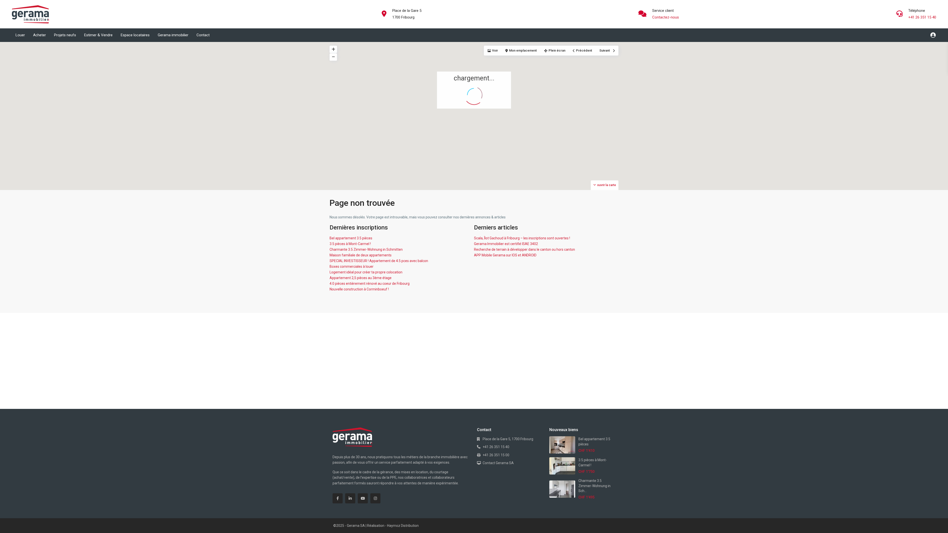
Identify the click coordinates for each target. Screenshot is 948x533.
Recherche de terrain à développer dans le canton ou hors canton (524, 249)
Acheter (39, 35)
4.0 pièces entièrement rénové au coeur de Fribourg (370, 284)
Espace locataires (135, 35)
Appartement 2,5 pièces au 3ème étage (361, 278)
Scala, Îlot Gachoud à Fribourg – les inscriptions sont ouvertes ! (522, 238)
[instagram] (375, 498)
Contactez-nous (665, 17)
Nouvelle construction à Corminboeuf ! (359, 289)
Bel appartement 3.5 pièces (351, 238)
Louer (20, 35)
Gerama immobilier (173, 35)
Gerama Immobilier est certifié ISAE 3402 (506, 244)
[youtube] (363, 498)
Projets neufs (65, 35)
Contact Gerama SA (498, 463)
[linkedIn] (350, 498)
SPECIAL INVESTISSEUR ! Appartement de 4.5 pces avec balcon (379, 261)
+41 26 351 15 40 (922, 17)
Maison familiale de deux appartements (361, 255)
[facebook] (338, 498)
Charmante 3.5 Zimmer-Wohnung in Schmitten (366, 249)
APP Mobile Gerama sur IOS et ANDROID (505, 255)
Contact (203, 35)
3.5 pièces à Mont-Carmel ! (350, 244)
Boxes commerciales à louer (352, 266)
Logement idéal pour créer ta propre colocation (366, 272)
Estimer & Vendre (98, 35)
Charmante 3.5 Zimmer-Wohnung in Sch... (594, 486)
